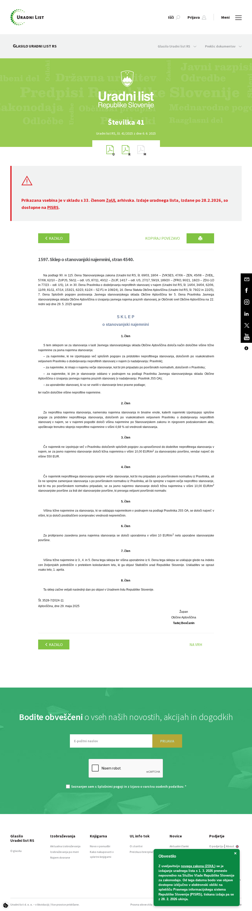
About (230, 846)
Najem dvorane (60, 857)
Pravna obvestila (141, 904)
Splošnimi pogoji (110, 786)
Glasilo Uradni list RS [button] (174, 46)
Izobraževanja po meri (64, 852)
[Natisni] (200, 238)
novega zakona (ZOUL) (198, 866)
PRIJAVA (167, 740)
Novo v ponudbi (100, 846)
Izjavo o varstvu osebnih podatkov (156, 786)
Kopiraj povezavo (162, 238)
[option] (126, 122)
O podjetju (216, 846)
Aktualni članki (179, 846)
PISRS (53, 207)
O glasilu (16, 851)
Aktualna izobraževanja (65, 846)
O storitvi (136, 846)
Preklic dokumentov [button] (220, 46)
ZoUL (111, 200)
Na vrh (195, 644)
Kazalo (55, 238)
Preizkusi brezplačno (143, 852)
